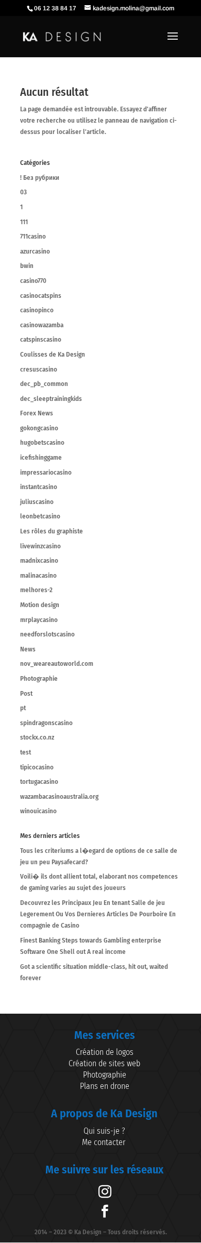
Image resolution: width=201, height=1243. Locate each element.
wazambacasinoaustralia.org (59, 796)
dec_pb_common (44, 384)
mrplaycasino (39, 620)
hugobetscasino (42, 442)
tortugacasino (39, 781)
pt (23, 708)
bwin (27, 266)
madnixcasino (39, 560)
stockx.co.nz (37, 737)
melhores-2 (36, 590)
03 (23, 192)
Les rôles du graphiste (51, 531)
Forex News (36, 413)
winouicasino (38, 811)
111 (24, 222)
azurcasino (35, 251)
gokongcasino (39, 428)
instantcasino (38, 487)
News (28, 649)
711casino (33, 236)
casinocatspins (40, 295)
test (25, 752)
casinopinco (37, 310)
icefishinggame (41, 457)
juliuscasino (37, 502)
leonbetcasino (40, 516)
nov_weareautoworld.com (56, 663)
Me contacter (104, 1142)
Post (26, 693)
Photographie (39, 678)
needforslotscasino (47, 634)
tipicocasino (37, 767)
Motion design (39, 605)
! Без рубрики (39, 177)
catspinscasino (40, 339)
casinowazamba (41, 325)
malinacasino (38, 575)
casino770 (33, 280)
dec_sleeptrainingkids (51, 398)
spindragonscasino (46, 723)
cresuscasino (38, 369)
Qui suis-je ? (104, 1131)
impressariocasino (46, 472)
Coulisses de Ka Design (52, 354)
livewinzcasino (40, 546)
